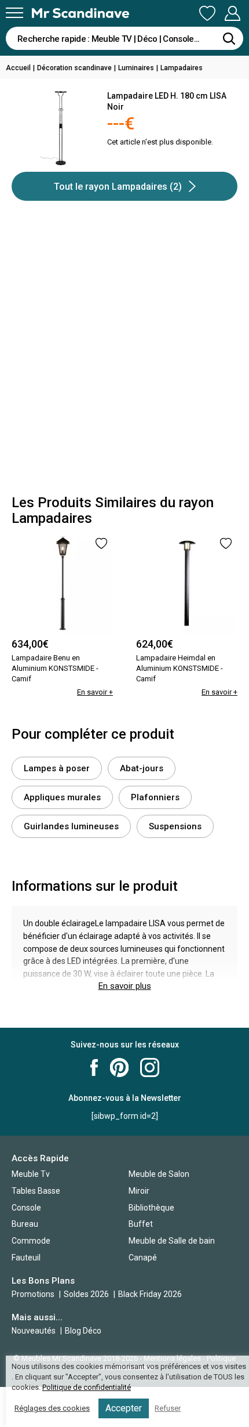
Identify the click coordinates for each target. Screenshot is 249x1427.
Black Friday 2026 (150, 1294)
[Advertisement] (124, 353)
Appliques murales (62, 797)
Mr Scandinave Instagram (149, 1067)
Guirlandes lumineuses (71, 826)
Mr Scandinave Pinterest (119, 1067)
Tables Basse (36, 1190)
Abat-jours (141, 768)
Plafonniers (155, 797)
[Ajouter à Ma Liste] (101, 543)
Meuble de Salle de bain (172, 1240)
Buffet (141, 1224)
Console (26, 1207)
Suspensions (175, 826)
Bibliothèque (151, 1207)
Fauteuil (26, 1257)
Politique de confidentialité (86, 1387)
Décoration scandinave (74, 68)
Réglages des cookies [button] (52, 1408)
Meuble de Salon (159, 1174)
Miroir (139, 1190)
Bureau (25, 1224)
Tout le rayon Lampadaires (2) (118, 186)
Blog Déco (83, 1330)
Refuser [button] (168, 1408)
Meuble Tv (31, 1174)
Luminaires (136, 68)
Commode (31, 1240)
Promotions (33, 1294)
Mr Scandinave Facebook (94, 1067)
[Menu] (14, 12)
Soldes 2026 (87, 1294)
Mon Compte (232, 14)
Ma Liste (207, 14)
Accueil (18, 68)
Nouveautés (34, 1330)
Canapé (143, 1257)
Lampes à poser (57, 768)
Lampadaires (181, 68)
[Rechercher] (228, 38)
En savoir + (95, 692)
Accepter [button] (123, 1408)
